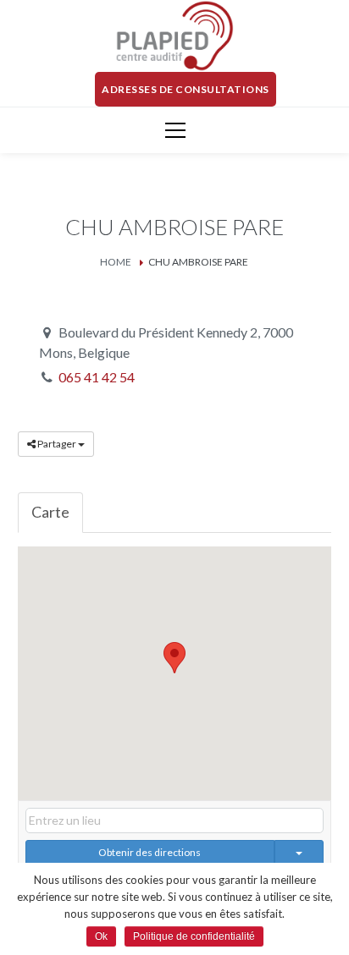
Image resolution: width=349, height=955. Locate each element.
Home (115, 261)
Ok (101, 936)
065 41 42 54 (96, 377)
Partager (57, 443)
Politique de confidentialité (194, 936)
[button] (174, 657)
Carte (50, 511)
